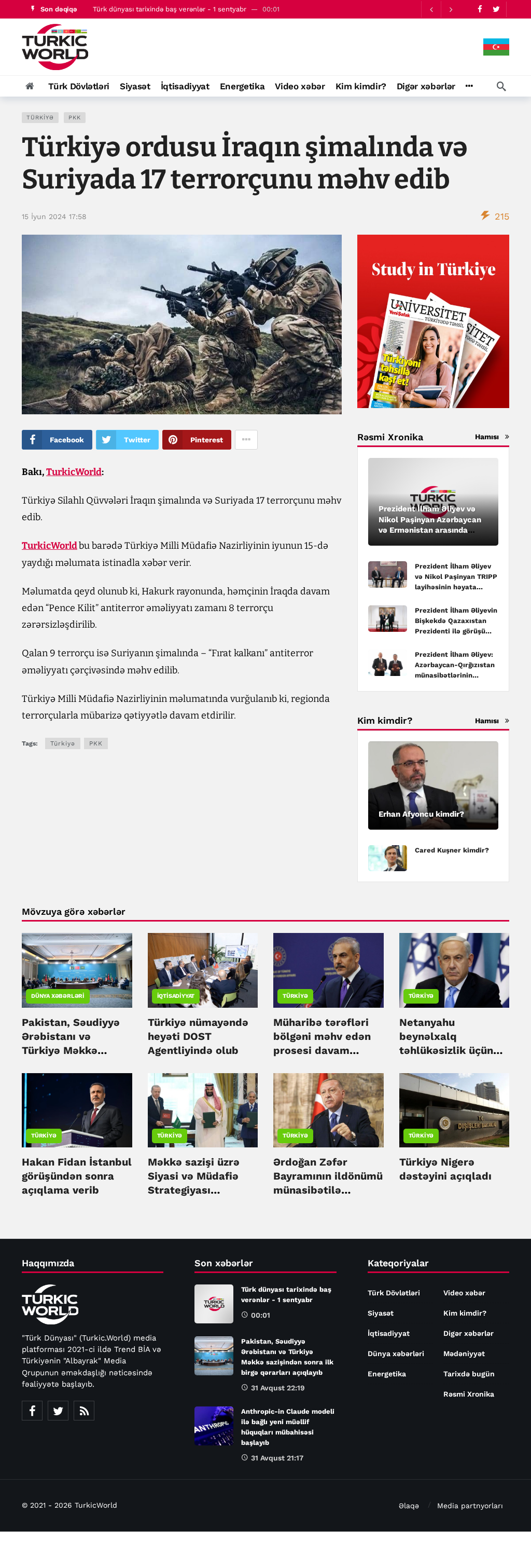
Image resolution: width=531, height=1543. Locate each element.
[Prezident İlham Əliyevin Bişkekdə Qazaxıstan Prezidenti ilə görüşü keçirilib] (387, 618)
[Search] (501, 86)
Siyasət (381, 1313)
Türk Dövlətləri (394, 1293)
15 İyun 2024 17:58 (54, 216)
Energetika (387, 1374)
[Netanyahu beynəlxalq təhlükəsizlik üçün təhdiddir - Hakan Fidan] (454, 970)
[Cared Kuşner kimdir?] (387, 858)
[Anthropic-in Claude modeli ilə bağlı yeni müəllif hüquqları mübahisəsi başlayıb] (213, 1425)
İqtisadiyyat (176, 996)
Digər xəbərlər (468, 1333)
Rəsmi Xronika (468, 1394)
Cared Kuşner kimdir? (452, 850)
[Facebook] (479, 9)
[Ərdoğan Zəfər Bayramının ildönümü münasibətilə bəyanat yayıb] (328, 1110)
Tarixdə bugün (469, 1374)
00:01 (260, 1315)
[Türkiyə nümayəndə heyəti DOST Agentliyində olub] (203, 970)
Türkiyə (40, 117)
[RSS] (84, 1410)
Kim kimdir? (464, 1313)
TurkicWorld (74, 472)
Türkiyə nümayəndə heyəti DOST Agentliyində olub (198, 1036)
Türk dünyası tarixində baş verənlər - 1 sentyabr (169, 9)
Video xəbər (464, 1293)
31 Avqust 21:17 (277, 1458)
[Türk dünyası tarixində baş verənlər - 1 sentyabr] (213, 1303)
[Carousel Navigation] (440, 9)
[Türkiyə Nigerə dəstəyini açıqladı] (454, 1110)
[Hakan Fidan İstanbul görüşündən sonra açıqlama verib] (77, 1110)
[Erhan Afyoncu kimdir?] (433, 785)
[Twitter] (496, 9)
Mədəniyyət (464, 1353)
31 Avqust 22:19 (278, 1388)
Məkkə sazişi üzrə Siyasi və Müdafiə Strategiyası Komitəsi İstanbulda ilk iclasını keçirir (200, 1190)
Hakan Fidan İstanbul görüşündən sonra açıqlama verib (77, 1176)
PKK (74, 117)
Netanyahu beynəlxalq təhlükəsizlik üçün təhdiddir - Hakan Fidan (446, 1050)
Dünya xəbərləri (58, 996)
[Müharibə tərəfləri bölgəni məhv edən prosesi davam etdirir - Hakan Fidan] (328, 970)
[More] (469, 86)
